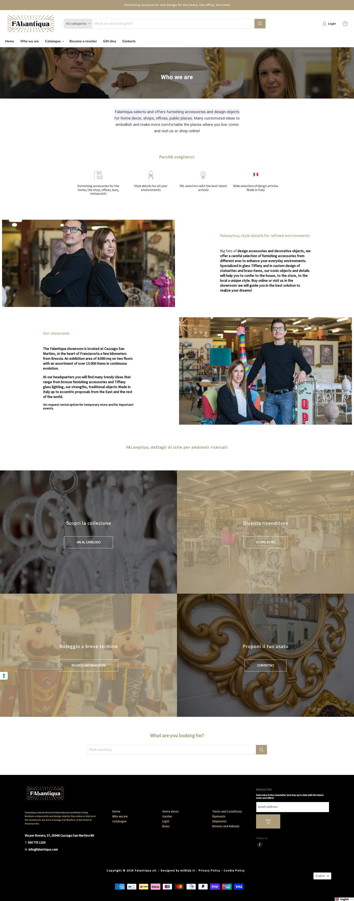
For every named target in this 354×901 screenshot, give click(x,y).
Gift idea (109, 41)
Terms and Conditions (227, 812)
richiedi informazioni (88, 665)
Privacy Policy (209, 870)
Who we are (29, 41)
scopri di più (265, 542)
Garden (167, 816)
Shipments (219, 821)
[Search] (260, 23)
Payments (218, 816)
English (320, 876)
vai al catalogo (89, 542)
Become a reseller (83, 41)
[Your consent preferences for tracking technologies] (4, 676)
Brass (166, 826)
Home (9, 41)
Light (165, 821)
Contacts (129, 41)
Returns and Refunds (225, 826)
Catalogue (53, 41)
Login (332, 24)
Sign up (268, 821)
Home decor (170, 812)
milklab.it (187, 870)
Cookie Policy (234, 870)
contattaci (265, 665)
